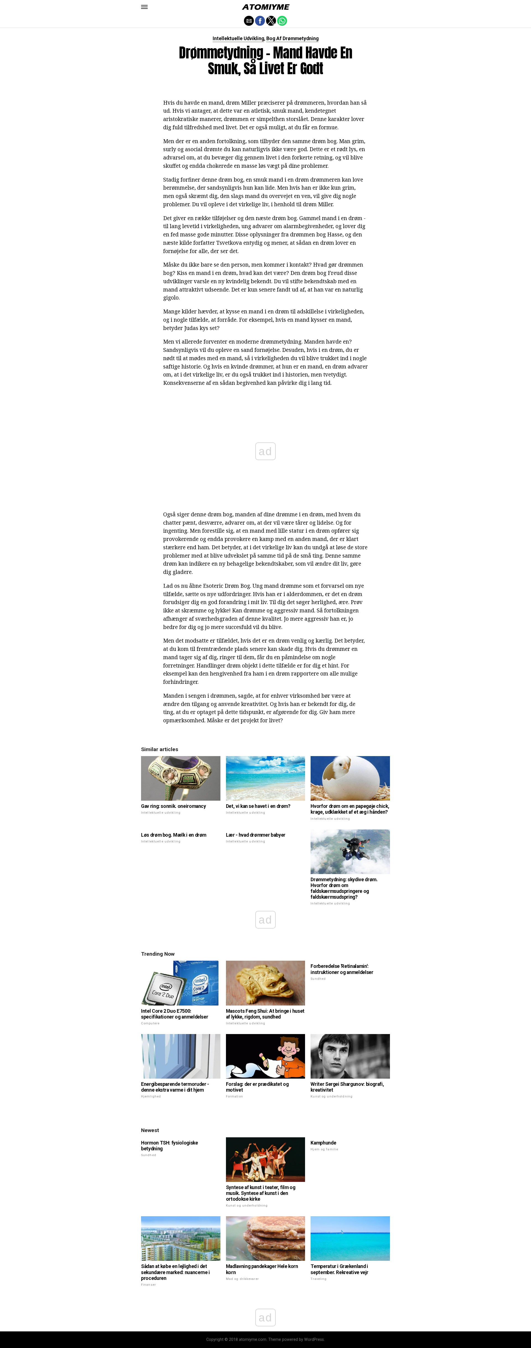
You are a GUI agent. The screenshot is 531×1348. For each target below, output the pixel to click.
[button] (144, 7)
